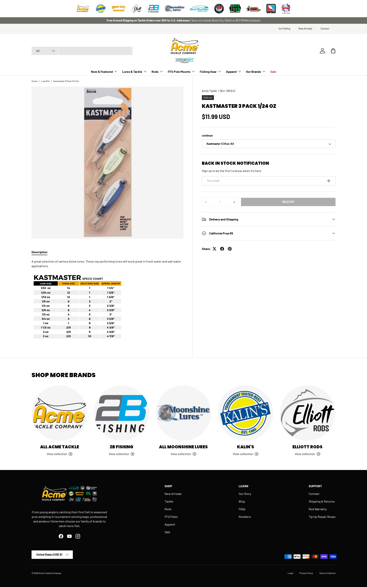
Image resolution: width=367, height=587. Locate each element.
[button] (333, 51)
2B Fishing (121, 447)
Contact (325, 28)
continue (207, 135)
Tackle (169, 501)
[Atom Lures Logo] (286, 8)
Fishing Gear (208, 71)
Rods (155, 71)
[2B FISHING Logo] (153, 8)
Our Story (245, 493)
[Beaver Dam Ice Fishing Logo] (219, 8)
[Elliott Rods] (307, 413)
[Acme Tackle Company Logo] (82, 8)
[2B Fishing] (121, 413)
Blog (242, 501)
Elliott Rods (307, 447)
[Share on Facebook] (222, 249)
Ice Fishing (284, 28)
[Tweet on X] (214, 249)
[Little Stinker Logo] (253, 8)
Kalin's (245, 447)
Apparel (231, 71)
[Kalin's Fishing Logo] (100, 8)
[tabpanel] (107, 299)
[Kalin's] (245, 413)
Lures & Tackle (132, 71)
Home (34, 81)
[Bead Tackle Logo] (271, 8)
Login (290, 573)
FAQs (242, 509)
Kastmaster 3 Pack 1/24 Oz (66, 81)
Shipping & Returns (322, 501)
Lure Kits (45, 81)
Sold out (288, 201)
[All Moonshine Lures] (183, 413)
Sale (273, 71)
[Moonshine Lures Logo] (174, 8)
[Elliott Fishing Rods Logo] (136, 8)
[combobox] (82, 51)
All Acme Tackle (59, 447)
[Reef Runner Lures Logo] (199, 8)
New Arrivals (305, 28)
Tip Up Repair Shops (322, 516)
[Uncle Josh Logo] (235, 8)
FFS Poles (171, 516)
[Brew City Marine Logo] (118, 8)
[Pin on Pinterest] (230, 249)
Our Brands (253, 71)
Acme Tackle (209, 91)
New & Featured (102, 71)
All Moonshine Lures (183, 447)
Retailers (245, 516)
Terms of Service (327, 573)
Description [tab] (39, 252)
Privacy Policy (306, 573)
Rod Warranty (318, 509)
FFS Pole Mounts (179, 71)
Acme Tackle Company (50, 573)
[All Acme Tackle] (59, 413)
